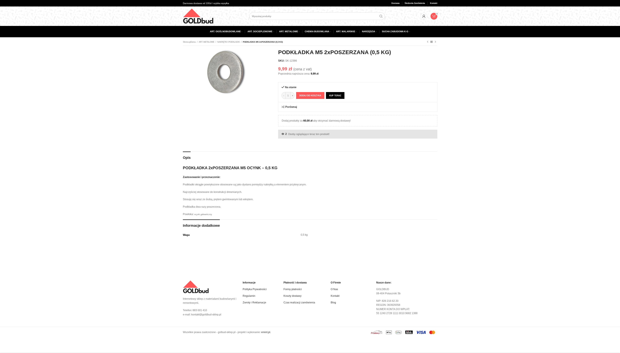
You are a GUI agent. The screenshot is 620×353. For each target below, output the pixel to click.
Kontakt (335, 295)
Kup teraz (335, 95)
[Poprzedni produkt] (428, 42)
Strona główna (189, 42)
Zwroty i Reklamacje (254, 302)
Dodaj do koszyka (310, 95)
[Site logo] (198, 16)
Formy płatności (292, 289)
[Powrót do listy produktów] (431, 42)
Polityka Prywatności (255, 289)
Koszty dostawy (292, 295)
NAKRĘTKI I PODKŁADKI (228, 42)
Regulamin (249, 295)
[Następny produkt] (435, 42)
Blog (333, 302)
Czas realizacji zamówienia (299, 302)
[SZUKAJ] (381, 16)
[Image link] (196, 286)
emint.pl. (266, 332)
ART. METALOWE (206, 42)
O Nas (334, 289)
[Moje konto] (424, 16)
